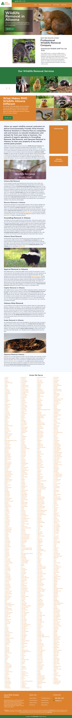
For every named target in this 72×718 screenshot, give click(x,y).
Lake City (23, 611)
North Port (40, 509)
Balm (6, 420)
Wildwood (56, 646)
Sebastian (56, 416)
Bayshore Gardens (8, 433)
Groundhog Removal (45, 698)
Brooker (6, 490)
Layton (22, 658)
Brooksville (7, 492)
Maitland (39, 385)
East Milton (7, 639)
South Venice (56, 459)
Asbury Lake (7, 400)
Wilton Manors (57, 652)
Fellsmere (7, 669)
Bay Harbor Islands (9, 425)
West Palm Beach (57, 619)
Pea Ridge (40, 599)
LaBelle (22, 600)
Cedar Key (7, 522)
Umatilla (55, 549)
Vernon (55, 564)
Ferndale (7, 673)
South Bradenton (57, 444)
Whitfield (55, 643)
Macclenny (40, 381)
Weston (55, 632)
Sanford (55, 405)
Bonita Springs (8, 472)
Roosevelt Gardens (57, 385)
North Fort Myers (41, 501)
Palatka (39, 562)
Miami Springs (40, 436)
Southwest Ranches (58, 464)
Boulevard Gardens (9, 474)
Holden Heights (24, 506)
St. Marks (55, 484)
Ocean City (40, 525)
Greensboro (23, 452)
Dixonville (7, 620)
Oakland (39, 519)
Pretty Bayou (40, 662)
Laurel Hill (23, 655)
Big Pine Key (7, 458)
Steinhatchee (56, 490)
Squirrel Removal (45, 702)
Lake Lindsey (24, 620)
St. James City (57, 480)
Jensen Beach (24, 569)
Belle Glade (7, 441)
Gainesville (23, 408)
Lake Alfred (23, 604)
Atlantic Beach (8, 404)
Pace (39, 557)
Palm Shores (40, 574)
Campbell (7, 510)
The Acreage (56, 523)
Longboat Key (24, 683)
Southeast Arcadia (57, 462)
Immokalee (23, 530)
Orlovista (39, 548)
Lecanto (22, 663)
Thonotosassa (56, 530)
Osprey (39, 552)
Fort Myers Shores (25, 386)
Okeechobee (40, 533)
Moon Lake (40, 460)
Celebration (7, 523)
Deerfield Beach (8, 608)
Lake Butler (23, 608)
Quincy (39, 670)
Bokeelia (7, 468)
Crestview (7, 581)
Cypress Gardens (8, 591)
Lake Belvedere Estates (26, 605)
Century (6, 526)
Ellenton (6, 655)
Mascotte (39, 406)
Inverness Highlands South (26, 549)
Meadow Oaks (40, 416)
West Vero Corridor (57, 626)
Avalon (6, 409)
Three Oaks (56, 533)
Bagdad (6, 416)
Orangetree (40, 542)
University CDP (57, 553)
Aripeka (6, 398)
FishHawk (7, 677)
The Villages (56, 529)
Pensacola (40, 607)
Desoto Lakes (8, 616)
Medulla (39, 420)
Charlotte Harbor (8, 529)
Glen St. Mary (24, 424)
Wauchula (56, 595)
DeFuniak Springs (8, 609)
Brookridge (7, 491)
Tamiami (55, 510)
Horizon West (24, 519)
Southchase (56, 460)
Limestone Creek (24, 675)
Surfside (55, 503)
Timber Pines (56, 538)
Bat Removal (32, 704)
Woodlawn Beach (57, 666)
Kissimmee (23, 597)
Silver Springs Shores (58, 432)
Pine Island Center (41, 615)
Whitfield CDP (56, 644)
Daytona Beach (8, 603)
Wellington (56, 608)
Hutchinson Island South (26, 527)
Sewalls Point (56, 425)
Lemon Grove (7, 542)
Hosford (22, 522)
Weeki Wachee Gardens (58, 603)
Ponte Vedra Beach (41, 650)
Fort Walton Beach (25, 392)
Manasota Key (40, 390)
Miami (39, 429)
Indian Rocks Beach (25, 538)
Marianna (39, 402)
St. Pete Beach (57, 486)
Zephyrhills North (57, 681)
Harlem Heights (24, 476)
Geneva (22, 416)
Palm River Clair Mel (42, 573)
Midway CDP (40, 444)
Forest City (23, 378)
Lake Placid (23, 634)
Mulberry (39, 471)
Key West (39, 577)
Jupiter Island (24, 580)
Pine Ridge (40, 620)
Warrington (56, 589)
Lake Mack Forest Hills (25, 624)
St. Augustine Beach (58, 474)
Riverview (56, 378)
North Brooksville (41, 498)
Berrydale (7, 452)
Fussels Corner (24, 406)
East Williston (7, 642)
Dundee (6, 628)
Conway (6, 565)
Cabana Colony (8, 506)
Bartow (6, 423)
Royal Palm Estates (58, 390)
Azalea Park (7, 413)
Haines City (23, 468)
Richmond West (41, 679)
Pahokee (39, 560)
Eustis (6, 662)
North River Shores (41, 511)
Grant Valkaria (24, 447)
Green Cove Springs (25, 448)
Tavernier (55, 518)
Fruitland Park (24, 402)
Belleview (7, 449)
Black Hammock (8, 463)
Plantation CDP (41, 634)
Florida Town (23, 377)
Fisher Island (7, 678)
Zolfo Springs (56, 683)
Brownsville (7, 495)
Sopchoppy (56, 437)
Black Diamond (8, 462)
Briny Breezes (8, 484)
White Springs (56, 642)
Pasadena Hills (41, 595)
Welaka (55, 605)
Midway (39, 441)
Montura (39, 458)
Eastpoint (7, 643)
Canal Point (7, 511)
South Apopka (56, 440)
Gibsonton (23, 417)
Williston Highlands (58, 650)
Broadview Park (8, 487)
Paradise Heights (41, 591)
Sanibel (55, 406)
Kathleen (23, 581)
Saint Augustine (57, 394)
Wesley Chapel (57, 609)
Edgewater (7, 648)
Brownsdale (7, 494)
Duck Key (7, 627)
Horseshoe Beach (24, 521)
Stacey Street (56, 384)
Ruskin (55, 392)
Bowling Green (8, 475)
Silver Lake (56, 431)
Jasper (22, 564)
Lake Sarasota (24, 635)
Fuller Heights (24, 405)
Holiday (22, 507)
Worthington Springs (42, 415)
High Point (23, 491)
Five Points (7, 679)
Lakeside (23, 642)
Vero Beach (56, 565)
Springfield (56, 470)
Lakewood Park (24, 643)
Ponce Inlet (40, 647)
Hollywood (23, 511)
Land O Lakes (24, 646)
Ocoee (39, 527)
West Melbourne (57, 616)
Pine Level (40, 617)
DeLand (6, 611)
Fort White (23, 393)
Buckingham (7, 499)
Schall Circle (56, 413)
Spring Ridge (56, 468)
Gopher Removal (33, 702)
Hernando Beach (8, 471)
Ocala (39, 523)
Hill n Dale (23, 498)
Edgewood (7, 650)
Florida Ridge (7, 687)
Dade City (7, 595)
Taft (54, 506)
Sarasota (55, 408)
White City (56, 640)
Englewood (7, 656)
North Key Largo (41, 502)
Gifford (22, 419)
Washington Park (57, 591)
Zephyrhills (56, 679)
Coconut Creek (8, 561)
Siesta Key (56, 429)
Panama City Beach (42, 589)
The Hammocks (57, 526)
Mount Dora (40, 466)
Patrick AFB (40, 596)
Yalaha (55, 671)
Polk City (39, 642)
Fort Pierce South (24, 390)
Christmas (7, 537)
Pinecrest (39, 623)
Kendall (22, 584)
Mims (39, 449)
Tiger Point (56, 537)
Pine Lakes (40, 616)
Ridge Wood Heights (42, 682)
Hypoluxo (23, 529)
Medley (39, 419)
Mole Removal (44, 704)
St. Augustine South (58, 476)
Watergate (56, 592)
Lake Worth (23, 638)
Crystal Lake (7, 584)
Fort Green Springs (25, 659)
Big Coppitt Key (8, 456)
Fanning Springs (8, 666)
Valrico (55, 558)
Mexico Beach (40, 428)
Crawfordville (7, 577)
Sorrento (55, 439)
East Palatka (7, 640)
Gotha (22, 440)
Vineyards (56, 574)
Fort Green (7, 647)
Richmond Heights (41, 678)
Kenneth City (23, 587)
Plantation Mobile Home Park (43, 636)
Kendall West (24, 585)
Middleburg (40, 440)
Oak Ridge (40, 518)
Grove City (23, 459)
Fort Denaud (23, 380)
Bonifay (6, 470)
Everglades (7, 663)
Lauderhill (23, 652)
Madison (39, 384)
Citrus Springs (8, 546)
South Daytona (57, 447)
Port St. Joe (40, 658)
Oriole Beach (40, 545)
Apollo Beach (7, 393)
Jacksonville (23, 558)
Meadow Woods (41, 417)
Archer (6, 397)
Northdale (39, 515)
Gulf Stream (23, 464)
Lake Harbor (23, 615)
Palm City (39, 569)
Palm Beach (40, 565)
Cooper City (7, 566)
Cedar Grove (7, 521)
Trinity (55, 546)
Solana (55, 436)
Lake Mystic (23, 630)
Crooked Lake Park (41, 447)
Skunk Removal (44, 700)
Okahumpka (40, 531)
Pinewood (40, 627)
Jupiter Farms (24, 576)
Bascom (6, 424)
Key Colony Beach (25, 591)
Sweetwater (56, 505)
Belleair (22, 565)
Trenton (55, 544)
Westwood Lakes (57, 636)
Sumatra (55, 495)
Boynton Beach (8, 476)
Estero (6, 659)
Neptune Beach (41, 484)
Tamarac (55, 509)
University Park (57, 554)
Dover (6, 626)
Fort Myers (23, 384)
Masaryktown (40, 405)
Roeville (55, 382)
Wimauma (56, 654)
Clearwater (7, 549)
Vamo (55, 560)
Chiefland (7, 534)
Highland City (24, 495)
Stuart (55, 492)
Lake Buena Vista (24, 607)
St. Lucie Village (57, 483)
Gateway (23, 415)
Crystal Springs (8, 587)
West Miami (56, 617)
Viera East (56, 569)
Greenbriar (23, 451)
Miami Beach (40, 431)
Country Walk (7, 576)
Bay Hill (6, 427)
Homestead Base (24, 515)
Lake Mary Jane (24, 628)
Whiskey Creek (57, 639)
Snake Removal (33, 698)
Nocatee (39, 494)
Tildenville (56, 581)
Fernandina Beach (8, 671)
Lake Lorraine (24, 623)
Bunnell (6, 502)
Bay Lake (7, 428)
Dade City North (8, 596)
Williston (55, 648)
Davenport (7, 599)
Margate (39, 401)
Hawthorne (23, 483)
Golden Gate (23, 429)
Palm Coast (40, 570)
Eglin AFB (7, 651)
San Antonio (56, 401)
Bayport (6, 432)
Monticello (40, 456)
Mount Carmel (40, 464)
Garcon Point (23, 409)
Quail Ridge (40, 669)
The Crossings (57, 525)
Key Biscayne (24, 589)
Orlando (39, 546)
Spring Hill (56, 466)
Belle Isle (7, 443)
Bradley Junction (8, 480)
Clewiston (7, 553)
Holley (22, 509)
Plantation (40, 632)
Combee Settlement (9, 562)
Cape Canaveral (57, 419)
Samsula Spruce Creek (58, 398)
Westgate (56, 630)
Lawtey (22, 656)
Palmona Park (40, 585)
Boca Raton (7, 467)
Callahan (7, 507)
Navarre (39, 482)
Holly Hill (23, 510)
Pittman (39, 630)
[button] (6, 88)
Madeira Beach (41, 382)
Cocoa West (7, 560)
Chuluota (7, 538)
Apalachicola (7, 392)
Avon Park (7, 412)
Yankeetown (56, 673)
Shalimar (55, 428)
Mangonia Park (41, 396)
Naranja (39, 479)
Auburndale (7, 406)
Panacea (39, 587)
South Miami (56, 451)
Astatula (6, 401)
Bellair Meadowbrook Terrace (11, 440)
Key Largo (23, 592)
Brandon (6, 482)
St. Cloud (55, 478)
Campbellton (23, 436)
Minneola (39, 451)
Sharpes (39, 443)
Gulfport (22, 466)
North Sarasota (41, 513)
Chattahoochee (8, 531)
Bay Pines (7, 429)
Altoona (6, 385)
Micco (39, 439)
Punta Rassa (40, 667)
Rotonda (55, 388)
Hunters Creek (24, 526)
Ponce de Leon (41, 646)
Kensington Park (24, 588)
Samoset (55, 397)
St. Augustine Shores (58, 475)
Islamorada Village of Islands (27, 553)
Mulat (39, 468)
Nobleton (39, 492)
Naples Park (40, 478)
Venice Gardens (57, 562)
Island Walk (23, 554)
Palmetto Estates (41, 584)
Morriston (39, 463)
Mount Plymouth (41, 467)
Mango (39, 394)
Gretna (22, 458)
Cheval (6, 533)
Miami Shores (40, 435)
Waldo (55, 585)
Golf (22, 433)
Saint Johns (56, 396)
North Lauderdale (41, 503)
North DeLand (40, 499)
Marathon (39, 398)
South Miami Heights (58, 452)
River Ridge (56, 377)
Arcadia (6, 396)
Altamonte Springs (8, 382)
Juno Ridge (23, 573)
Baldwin (6, 419)
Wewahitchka (56, 638)
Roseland (56, 386)
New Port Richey (41, 486)
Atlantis (6, 405)
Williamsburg (56, 647)
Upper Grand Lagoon (58, 556)
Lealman (23, 662)
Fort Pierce (23, 388)
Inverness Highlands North (26, 548)
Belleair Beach (8, 444)
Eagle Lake (7, 634)
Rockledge (56, 381)
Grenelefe (23, 456)
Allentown (7, 381)
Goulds (22, 443)
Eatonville (7, 644)
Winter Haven (56, 660)
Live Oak (23, 678)
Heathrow (23, 484)
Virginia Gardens (57, 576)
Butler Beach (7, 505)
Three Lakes (56, 531)
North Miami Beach (41, 506)
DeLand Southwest (9, 612)
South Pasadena (57, 455)
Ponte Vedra (40, 648)
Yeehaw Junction (57, 675)
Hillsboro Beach (24, 502)
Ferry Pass (7, 674)
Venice (55, 561)
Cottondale (7, 573)
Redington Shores (41, 677)
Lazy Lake (23, 660)
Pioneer (39, 628)
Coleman (55, 607)
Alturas (6, 386)
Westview (56, 634)
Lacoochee (7, 445)
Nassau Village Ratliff (42, 480)
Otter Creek (40, 553)
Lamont (22, 644)
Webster (55, 599)
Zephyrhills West (57, 682)
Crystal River (7, 585)
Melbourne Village (41, 424)
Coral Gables (7, 568)
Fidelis (6, 675)
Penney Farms (40, 605)
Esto (6, 660)
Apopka (6, 394)
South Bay (56, 441)
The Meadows (56, 527)
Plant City (39, 631)
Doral (6, 624)
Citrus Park (7, 545)
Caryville (7, 518)
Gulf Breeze (23, 462)
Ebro (6, 646)
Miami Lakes (40, 433)
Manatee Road (40, 393)
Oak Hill (39, 517)
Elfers (6, 654)
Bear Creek (7, 436)
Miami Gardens (41, 432)
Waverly (55, 597)
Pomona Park (40, 643)
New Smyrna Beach (42, 488)
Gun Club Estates (24, 467)
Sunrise (55, 501)
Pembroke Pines (41, 604)
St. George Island (57, 479)
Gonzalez (23, 437)
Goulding (23, 441)
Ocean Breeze (24, 423)
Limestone (23, 674)
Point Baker (40, 640)
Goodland (23, 439)
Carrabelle (7, 515)
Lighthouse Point (24, 673)
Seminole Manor (57, 423)
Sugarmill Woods (57, 494)
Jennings (23, 568)
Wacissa (55, 580)
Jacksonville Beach (25, 560)
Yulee (55, 677)
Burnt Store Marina (8, 632)
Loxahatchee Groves (42, 377)
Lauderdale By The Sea (26, 651)
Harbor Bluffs (23, 472)
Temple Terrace (57, 521)
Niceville (39, 491)
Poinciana (40, 639)
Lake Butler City (24, 609)
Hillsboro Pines (24, 503)
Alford (6, 380)
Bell (6, 439)
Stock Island (56, 491)
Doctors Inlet (7, 623)
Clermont (7, 550)
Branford (55, 674)
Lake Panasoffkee (24, 631)
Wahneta (55, 584)
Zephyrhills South (57, 400)
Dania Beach (7, 597)
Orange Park (40, 541)
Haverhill (23, 482)
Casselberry (7, 519)
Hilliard (22, 501)
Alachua (6, 377)
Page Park (40, 558)
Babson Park (7, 415)
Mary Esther (40, 404)
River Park (40, 687)
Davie (6, 600)
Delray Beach (7, 613)
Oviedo (39, 556)
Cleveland (7, 552)
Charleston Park (8, 527)
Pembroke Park (41, 603)
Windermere (56, 655)
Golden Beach (24, 428)
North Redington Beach (42, 510)
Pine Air (39, 611)
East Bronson (7, 635)
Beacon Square (8, 435)
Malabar (39, 386)
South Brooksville (57, 445)
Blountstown (7, 466)
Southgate (56, 463)
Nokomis (39, 495)
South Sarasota (57, 458)
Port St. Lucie (40, 660)
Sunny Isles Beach (57, 499)
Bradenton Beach (8, 479)
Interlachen (23, 545)
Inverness (23, 546)
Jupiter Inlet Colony (25, 577)
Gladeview (23, 420)
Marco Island (40, 400)
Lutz (38, 378)
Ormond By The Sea (42, 550)
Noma (22, 435)
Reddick (39, 674)
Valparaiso (56, 557)
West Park (56, 620)
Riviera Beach (56, 380)
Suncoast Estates (57, 498)
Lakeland (23, 639)
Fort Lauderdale (24, 381)
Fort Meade (23, 382)
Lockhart (23, 682)
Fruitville (23, 404)
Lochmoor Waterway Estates (27, 681)
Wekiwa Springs (57, 604)
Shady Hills (56, 427)
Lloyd (22, 679)
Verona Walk (56, 568)
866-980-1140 (20, 1)
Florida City (7, 686)
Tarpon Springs (57, 515)
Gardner (23, 412)
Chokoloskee (24, 413)
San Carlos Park (57, 402)
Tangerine (56, 514)
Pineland (39, 624)
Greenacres (23, 449)
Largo (22, 648)
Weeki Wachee (57, 601)
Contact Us (63, 4)
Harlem (22, 475)
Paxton (39, 597)
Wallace (55, 587)
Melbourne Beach (41, 423)
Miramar (39, 452)
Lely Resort (23, 671)
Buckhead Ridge (8, 498)
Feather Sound (8, 667)
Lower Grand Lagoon (25, 687)
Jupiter (22, 574)
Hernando (23, 487)
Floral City (7, 685)
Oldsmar (39, 534)
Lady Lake (23, 601)
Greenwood (23, 455)
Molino (39, 455)
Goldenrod (23, 432)
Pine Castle (40, 612)
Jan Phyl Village (24, 561)
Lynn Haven (40, 380)
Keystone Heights (24, 596)
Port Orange (40, 654)
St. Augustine (56, 472)
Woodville (56, 667)
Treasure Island (57, 542)
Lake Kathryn (24, 619)
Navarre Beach (41, 483)
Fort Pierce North (24, 389)
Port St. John (40, 659)
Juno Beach (23, 572)
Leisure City (23, 669)
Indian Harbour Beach (25, 534)
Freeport (23, 398)
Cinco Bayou (7, 541)
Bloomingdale (8, 464)
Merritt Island (40, 427)
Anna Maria (7, 390)
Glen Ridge (23, 421)
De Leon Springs (8, 605)
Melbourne (40, 421)
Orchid (39, 544)
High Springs (23, 492)
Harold (22, 478)
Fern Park (7, 670)
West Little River (57, 615)
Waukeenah (56, 596)
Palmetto (39, 581)
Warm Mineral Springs (58, 588)
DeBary (6, 607)
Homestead (23, 514)
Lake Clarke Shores (25, 612)
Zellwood (55, 678)
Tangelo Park (56, 513)
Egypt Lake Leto (8, 652)
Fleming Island (8, 683)
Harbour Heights (24, 474)
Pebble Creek (40, 600)
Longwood (23, 685)
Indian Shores (24, 541)
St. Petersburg (56, 487)
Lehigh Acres (23, 667)
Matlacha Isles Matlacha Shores (44, 409)
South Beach (56, 443)
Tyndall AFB (56, 548)
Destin (6, 617)
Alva (6, 388)
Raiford (39, 671)
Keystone (23, 595)
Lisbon (22, 677)
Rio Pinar (39, 686)
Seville (55, 424)
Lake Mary (23, 627)
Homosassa (23, 517)
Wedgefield (56, 600)
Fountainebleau (24, 394)
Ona (38, 537)
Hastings (23, 479)
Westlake (55, 631)
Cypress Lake (8, 592)
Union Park (56, 550)
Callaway (7, 509)
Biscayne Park (8, 459)
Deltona (6, 615)
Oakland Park (40, 521)
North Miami (40, 505)
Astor (6, 402)
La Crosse (23, 599)
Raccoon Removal (33, 700)
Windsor (55, 656)
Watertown (56, 593)
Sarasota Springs (57, 409)
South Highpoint (57, 449)
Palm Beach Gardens (42, 566)
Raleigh (39, 673)
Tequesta (55, 522)
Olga (38, 397)
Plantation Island (41, 635)
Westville (55, 635)
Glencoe (23, 425)
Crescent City (7, 580)
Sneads (55, 435)
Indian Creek (23, 533)
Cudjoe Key (7, 588)
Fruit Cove (23, 401)
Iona (22, 552)
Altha (6, 384)
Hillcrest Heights (24, 499)
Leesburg (23, 666)
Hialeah (22, 488)
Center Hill (7, 525)
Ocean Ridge (40, 526)
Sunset (55, 502)
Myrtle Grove (40, 474)
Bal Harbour (7, 417)
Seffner (55, 420)
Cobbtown (7, 556)
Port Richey (40, 655)
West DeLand (56, 612)
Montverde (40, 459)
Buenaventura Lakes (9, 501)
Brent (6, 483)
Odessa (39, 529)
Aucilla (6, 408)
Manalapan (40, 389)
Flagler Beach (8, 681)
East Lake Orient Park (9, 638)
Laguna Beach (24, 603)
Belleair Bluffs (8, 447)
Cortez (6, 572)
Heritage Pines (24, 486)
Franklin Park (24, 397)
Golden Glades (24, 431)
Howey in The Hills (25, 523)
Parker (39, 592)
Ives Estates (23, 557)
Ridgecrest (40, 683)
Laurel (22, 654)
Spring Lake (56, 467)
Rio (38, 685)
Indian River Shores (25, 537)
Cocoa (6, 557)
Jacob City (40, 470)
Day (6, 601)
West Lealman (57, 613)
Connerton (7, 564)
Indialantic (23, 531)
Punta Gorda (40, 666)
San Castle (56, 404)
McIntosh (39, 413)
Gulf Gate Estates (24, 463)
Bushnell (7, 503)
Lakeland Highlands (25, 640)
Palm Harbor (40, 572)
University (56, 552)
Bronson (6, 488)
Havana (22, 480)
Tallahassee (56, 507)
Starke (55, 488)
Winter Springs (57, 663)
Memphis (39, 425)
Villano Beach (56, 572)
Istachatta (23, 556)
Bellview (6, 451)
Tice (54, 534)
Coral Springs (8, 569)
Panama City (40, 588)
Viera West (56, 570)
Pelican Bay (40, 601)
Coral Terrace (7, 570)
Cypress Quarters (8, 593)
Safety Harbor (56, 393)
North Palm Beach (41, 507)
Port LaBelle (40, 652)
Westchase (56, 627)
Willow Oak (56, 651)
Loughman (23, 686)
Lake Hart (23, 616)
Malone (39, 388)
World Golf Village (57, 669)
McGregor (39, 412)
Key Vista (23, 593)
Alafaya (6, 378)
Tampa (55, 511)
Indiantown (23, 542)
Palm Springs (40, 576)
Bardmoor (7, 421)
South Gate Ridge (57, 448)
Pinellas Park (40, 626)
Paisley (39, 561)
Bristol (6, 486)
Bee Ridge (7, 437)
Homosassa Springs (25, 518)
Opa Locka (40, 538)
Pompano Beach (41, 644)
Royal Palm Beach (57, 389)
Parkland (39, 593)
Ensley (6, 658)
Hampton (23, 471)
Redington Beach (41, 675)
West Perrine (56, 623)
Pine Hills (39, 613)
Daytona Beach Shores (9, 604)
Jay (22, 566)
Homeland (23, 513)
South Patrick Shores (58, 456)
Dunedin (6, 630)
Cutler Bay (7, 589)
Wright (55, 670)
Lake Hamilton (24, 613)
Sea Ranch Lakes (57, 415)
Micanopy (39, 437)
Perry (39, 608)
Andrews (7, 389)
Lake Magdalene (24, 626)
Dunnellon (7, 631)
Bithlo (6, 460)
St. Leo (55, 482)
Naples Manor (40, 476)
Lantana (23, 647)
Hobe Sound (23, 505)
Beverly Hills (7, 455)
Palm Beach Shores (42, 568)
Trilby (55, 545)
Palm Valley (40, 580)
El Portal (39, 638)
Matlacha (39, 408)
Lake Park (23, 632)
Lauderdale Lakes (24, 650)
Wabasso (55, 577)
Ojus (38, 530)
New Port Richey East (42, 487)
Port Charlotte (40, 651)
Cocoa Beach (7, 558)
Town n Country (57, 541)
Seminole (56, 421)
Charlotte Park (8, 530)
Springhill (56, 471)
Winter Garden (57, 659)
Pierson (39, 609)
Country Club (7, 574)
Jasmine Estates (24, 562)
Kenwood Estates (41, 392)
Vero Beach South (57, 566)
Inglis (22, 544)
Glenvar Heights (24, 427)
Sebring (55, 417)
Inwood (22, 550)
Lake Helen (23, 617)
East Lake (7, 636)
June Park (23, 570)
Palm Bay (39, 564)
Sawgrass (56, 412)
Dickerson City (8, 619)
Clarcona (7, 548)
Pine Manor (40, 619)
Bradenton (7, 478)
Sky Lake (55, 433)
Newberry (39, 490)
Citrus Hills (7, 544)
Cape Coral (7, 513)
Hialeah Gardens (24, 490)
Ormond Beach (41, 549)
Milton (39, 448)
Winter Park (56, 662)
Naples (39, 475)
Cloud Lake (7, 554)
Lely (22, 670)
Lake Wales (23, 636)
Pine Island (40, 554)
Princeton (39, 663)
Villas (55, 573)
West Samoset (57, 624)
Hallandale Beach (24, 470)
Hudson (22, 525)
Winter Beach (56, 658)
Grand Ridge (23, 445)
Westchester (56, 628)
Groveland (23, 460)
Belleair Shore (8, 448)
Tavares (55, 517)
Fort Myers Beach (24, 385)
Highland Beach (24, 494)
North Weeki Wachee (42, 514)
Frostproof (23, 400)
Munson (39, 472)
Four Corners (24, 396)
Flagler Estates (8, 682)
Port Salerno (40, 656)
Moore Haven (40, 462)
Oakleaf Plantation (41, 522)
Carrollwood (7, 517)
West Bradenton (57, 611)
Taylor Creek (56, 519)
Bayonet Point (8, 431)
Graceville (23, 444)
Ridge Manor (40, 681)
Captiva (6, 514)
